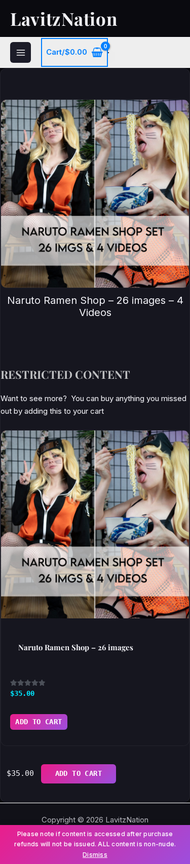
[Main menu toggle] (20, 52)
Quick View (95, 607)
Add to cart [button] (38, 722)
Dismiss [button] (95, 854)
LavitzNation (63, 18)
